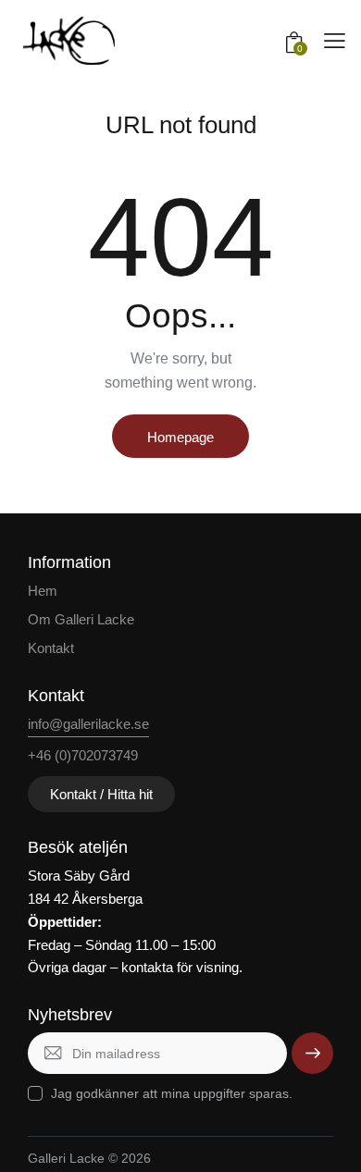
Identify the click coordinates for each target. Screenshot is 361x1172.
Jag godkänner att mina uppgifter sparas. (172, 1093)
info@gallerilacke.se (88, 724)
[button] (334, 41)
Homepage (180, 437)
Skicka (312, 1052)
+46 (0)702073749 (83, 755)
